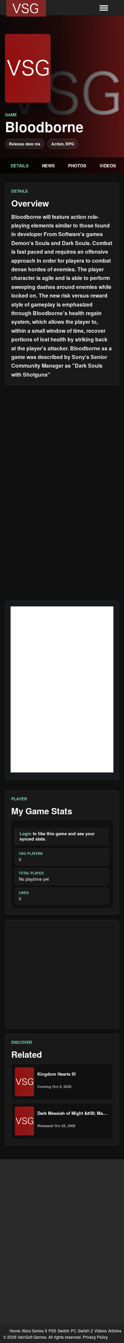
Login (25, 833)
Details (20, 165)
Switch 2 (85, 1330)
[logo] (26, 8)
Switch (63, 1330)
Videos (108, 165)
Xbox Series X (34, 1330)
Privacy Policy (95, 1337)
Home (15, 1330)
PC (73, 1330)
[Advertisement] (62, 974)
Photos (77, 165)
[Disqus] (62, 474)
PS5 (52, 1330)
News (48, 165)
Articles (114, 1330)
